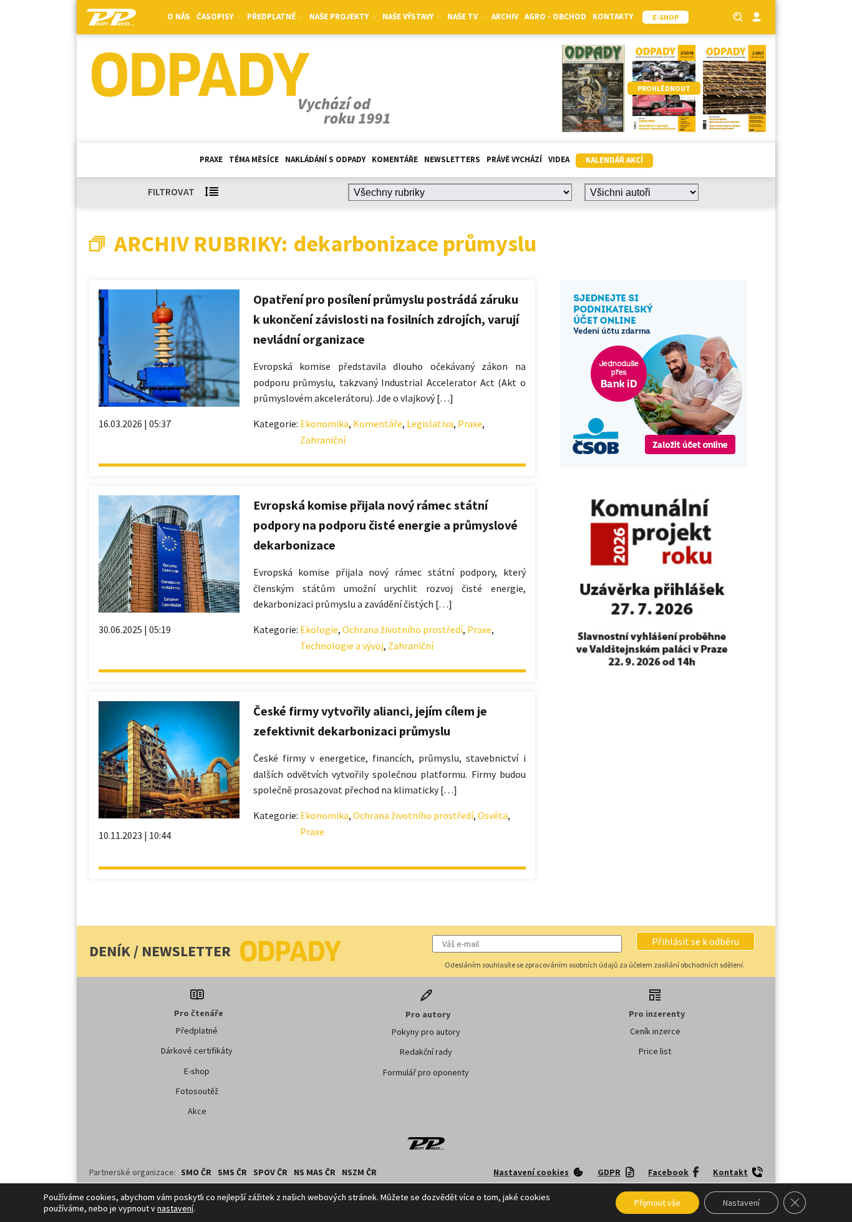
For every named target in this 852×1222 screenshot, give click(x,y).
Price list (655, 1051)
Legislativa (430, 423)
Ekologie (319, 629)
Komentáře (395, 159)
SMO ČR (196, 1172)
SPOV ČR (270, 1172)
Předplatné (197, 1030)
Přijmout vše (657, 1202)
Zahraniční (323, 440)
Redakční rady (426, 1051)
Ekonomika (324, 423)
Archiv (504, 16)
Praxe (211, 159)
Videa (558, 159)
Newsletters (452, 159)
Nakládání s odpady (325, 159)
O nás (178, 16)
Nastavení (741, 1202)
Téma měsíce (254, 159)
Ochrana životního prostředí (402, 629)
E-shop (197, 1071)
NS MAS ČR (315, 1172)
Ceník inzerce (655, 1031)
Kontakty (613, 16)
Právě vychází (514, 159)
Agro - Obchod (555, 16)
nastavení (175, 1208)
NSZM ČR (359, 1172)
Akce (197, 1111)
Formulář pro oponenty (426, 1072)
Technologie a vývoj (342, 645)
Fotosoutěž (197, 1091)
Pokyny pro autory (426, 1031)
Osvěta (493, 815)
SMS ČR (232, 1172)
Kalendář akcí (614, 160)
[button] (695, 941)
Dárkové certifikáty (197, 1050)
